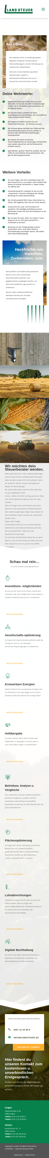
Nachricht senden (28, 1047)
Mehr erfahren (14, 614)
